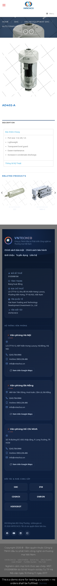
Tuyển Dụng (30, 562)
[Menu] (4, 5)
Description (8, 123)
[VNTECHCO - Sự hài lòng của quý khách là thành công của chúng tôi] (28, 5)
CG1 (14, 209)
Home (5, 22)
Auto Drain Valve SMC (14, 26)
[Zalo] (27, 533)
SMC (16, 22)
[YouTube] (14, 533)
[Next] (54, 198)
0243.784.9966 (15, 354)
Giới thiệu (9, 255)
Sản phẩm (23, 560)
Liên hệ (33, 255)
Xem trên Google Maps (22, 370)
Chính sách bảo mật (14, 250)
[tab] (28, 123)
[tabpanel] (28, 147)
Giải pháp (17, 562)
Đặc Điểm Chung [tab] (12, 132)
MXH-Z (42, 209)
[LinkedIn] (20, 533)
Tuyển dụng (22, 255)
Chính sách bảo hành (36, 250)
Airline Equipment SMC (36, 22)
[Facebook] (7, 533)
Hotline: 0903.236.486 (18, 359)
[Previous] (2, 198)
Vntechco (10, 560)
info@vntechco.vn (17, 363)
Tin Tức (42, 562)
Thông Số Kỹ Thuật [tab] (13, 163)
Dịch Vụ (34, 560)
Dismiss (43, 583)
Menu (51, 13)
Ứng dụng (46, 560)
